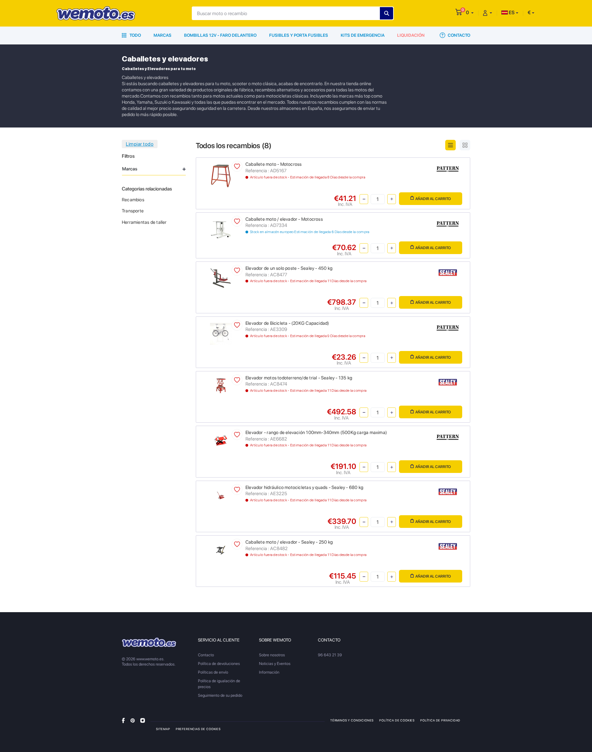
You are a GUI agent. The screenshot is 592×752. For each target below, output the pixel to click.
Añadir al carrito (433, 198)
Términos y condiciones (352, 720)
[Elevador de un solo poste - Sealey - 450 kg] (221, 278)
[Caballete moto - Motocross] (221, 175)
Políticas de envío (213, 672)
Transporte (133, 211)
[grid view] (465, 145)
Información (269, 672)
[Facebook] (123, 720)
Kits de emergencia (362, 35)
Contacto (458, 35)
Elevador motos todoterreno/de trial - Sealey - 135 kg (298, 378)
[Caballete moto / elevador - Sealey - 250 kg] (221, 550)
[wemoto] (149, 642)
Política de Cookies (397, 720)
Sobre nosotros (272, 655)
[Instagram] (142, 720)
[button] (470, 12)
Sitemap (163, 729)
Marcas (162, 35)
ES (511, 12)
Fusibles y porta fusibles (298, 35)
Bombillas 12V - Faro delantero (220, 35)
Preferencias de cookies (198, 729)
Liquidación (411, 35)
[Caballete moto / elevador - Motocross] (221, 229)
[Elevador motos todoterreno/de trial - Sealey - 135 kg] (221, 385)
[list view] (450, 145)
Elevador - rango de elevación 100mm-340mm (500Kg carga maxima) (316, 432)
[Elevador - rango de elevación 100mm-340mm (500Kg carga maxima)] (221, 440)
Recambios (133, 200)
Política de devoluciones (219, 663)
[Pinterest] (132, 720)
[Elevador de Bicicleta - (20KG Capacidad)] (221, 333)
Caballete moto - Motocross (273, 164)
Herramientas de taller (144, 222)
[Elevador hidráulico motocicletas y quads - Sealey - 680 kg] (221, 495)
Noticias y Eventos (274, 663)
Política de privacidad (440, 720)
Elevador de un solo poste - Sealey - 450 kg (288, 268)
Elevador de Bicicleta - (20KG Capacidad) (287, 323)
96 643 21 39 (330, 655)
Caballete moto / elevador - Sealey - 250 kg (289, 542)
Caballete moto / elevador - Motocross (284, 219)
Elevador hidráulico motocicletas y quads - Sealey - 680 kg (304, 487)
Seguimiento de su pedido (220, 695)
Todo (135, 35)
